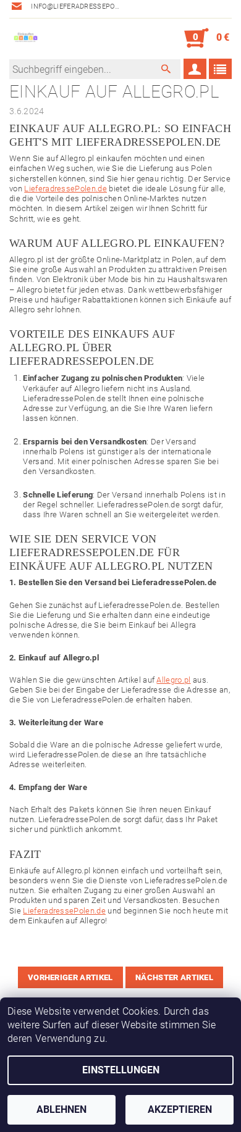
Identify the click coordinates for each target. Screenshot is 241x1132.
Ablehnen (61, 1109)
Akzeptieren (180, 1109)
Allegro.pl (173, 680)
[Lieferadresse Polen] (25, 38)
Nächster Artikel (174, 977)
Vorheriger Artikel (70, 977)
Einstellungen (120, 1070)
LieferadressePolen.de (65, 188)
